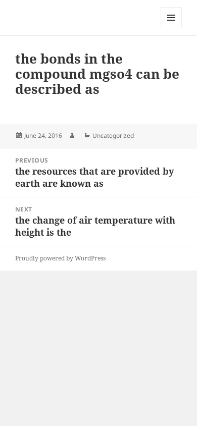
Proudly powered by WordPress (60, 258)
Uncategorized (113, 135)
